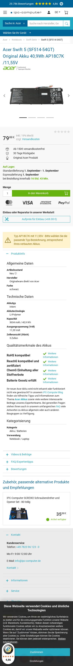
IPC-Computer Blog (53, 392)
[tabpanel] (36, 95)
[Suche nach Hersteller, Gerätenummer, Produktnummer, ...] (66, 23)
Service (15, 590)
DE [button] (56, 12)
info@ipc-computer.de (28, 560)
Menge (7, 187)
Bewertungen (19, 469)
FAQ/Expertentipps (22, 461)
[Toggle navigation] (5, 12)
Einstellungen (36, 661)
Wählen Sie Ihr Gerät (14, 32)
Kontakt (15, 534)
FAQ (58, 406)
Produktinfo (18, 253)
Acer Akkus (21, 399)
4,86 (33, 3)
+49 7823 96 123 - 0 (27, 546)
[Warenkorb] (66, 12)
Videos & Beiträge (21, 454)
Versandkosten (31, 139)
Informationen (19, 580)
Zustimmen (36, 652)
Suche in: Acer (13, 23)
